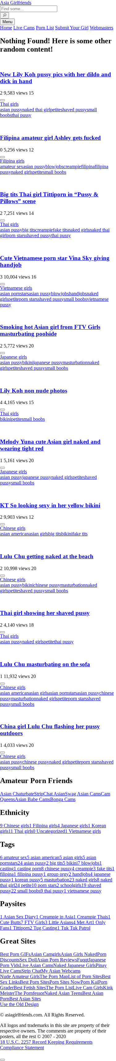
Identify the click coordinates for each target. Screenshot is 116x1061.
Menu (7, 21)
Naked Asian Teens (63, 993)
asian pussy (11, 109)
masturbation (75, 362)
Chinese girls (12, 528)
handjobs (78, 293)
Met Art (82, 922)
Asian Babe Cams (32, 799)
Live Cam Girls (88, 987)
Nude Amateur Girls (20, 976)
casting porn (27, 868)
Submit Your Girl (71, 27)
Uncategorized (49, 831)
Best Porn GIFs (15, 954)
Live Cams (24, 27)
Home (6, 27)
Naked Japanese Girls (74, 965)
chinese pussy (46, 585)
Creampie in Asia (54, 916)
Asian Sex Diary (18, 916)
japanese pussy (47, 362)
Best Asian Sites (25, 998)
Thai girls (9, 104)
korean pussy (26, 879)
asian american (14, 533)
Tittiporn (19, 928)
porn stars (15, 235)
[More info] (2, 100)
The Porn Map (54, 976)
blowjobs (54, 166)
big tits (28, 229)
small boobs (54, 172)
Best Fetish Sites (30, 987)
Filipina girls (12, 161)
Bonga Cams (62, 799)
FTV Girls (33, 922)
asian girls (38, 533)
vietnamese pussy (82, 890)
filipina (88, 166)
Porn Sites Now (64, 982)
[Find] (4, 15)
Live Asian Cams (36, 965)
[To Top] (2, 1060)
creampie (72, 166)
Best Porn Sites (34, 982)
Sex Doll (28, 959)
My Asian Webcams (60, 971)
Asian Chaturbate (17, 793)
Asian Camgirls (45, 954)
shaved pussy (74, 109)
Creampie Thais (90, 916)
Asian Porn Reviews (57, 959)
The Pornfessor (29, 993)
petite (55, 109)
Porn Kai (89, 982)
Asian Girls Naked (79, 954)
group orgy (56, 874)
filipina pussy (28, 874)
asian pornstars (14, 293)
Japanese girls (13, 357)
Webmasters (101, 27)
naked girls (21, 172)
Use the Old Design (19, 1004)
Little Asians (59, 922)
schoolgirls (69, 885)
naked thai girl (36, 109)
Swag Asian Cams (83, 793)
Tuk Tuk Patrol (73, 928)
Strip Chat (31, 971)
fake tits (60, 229)
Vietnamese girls (16, 288)
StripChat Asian (49, 793)
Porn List (45, 27)
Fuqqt (82, 959)
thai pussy (21, 115)
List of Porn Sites (85, 976)
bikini (27, 362)
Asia (15, 2)
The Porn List (59, 987)
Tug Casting (43, 928)
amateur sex (11, 166)
